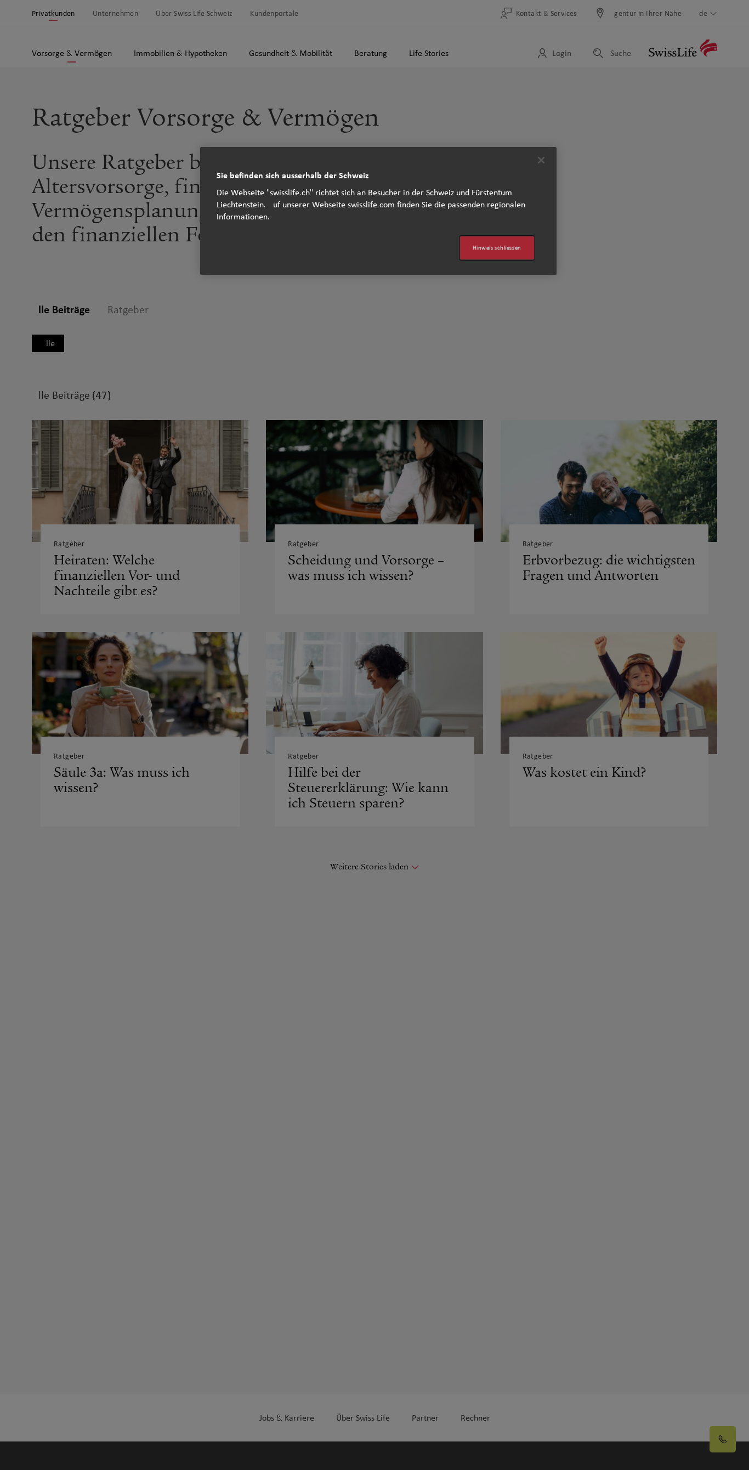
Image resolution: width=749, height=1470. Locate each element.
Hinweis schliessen (497, 247)
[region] (378, 211)
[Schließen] (541, 160)
